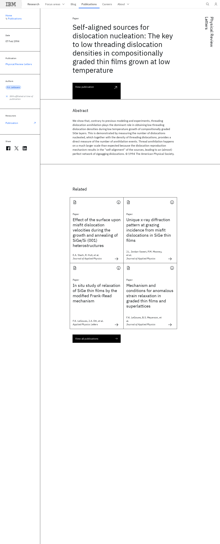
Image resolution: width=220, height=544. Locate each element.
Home (9, 15)
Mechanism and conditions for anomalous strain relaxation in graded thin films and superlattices (149, 296)
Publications (15, 18)
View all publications (86, 338)
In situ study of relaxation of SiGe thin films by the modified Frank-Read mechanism (96, 293)
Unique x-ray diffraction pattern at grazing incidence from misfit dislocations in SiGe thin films (148, 230)
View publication (84, 86)
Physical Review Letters (209, 32)
